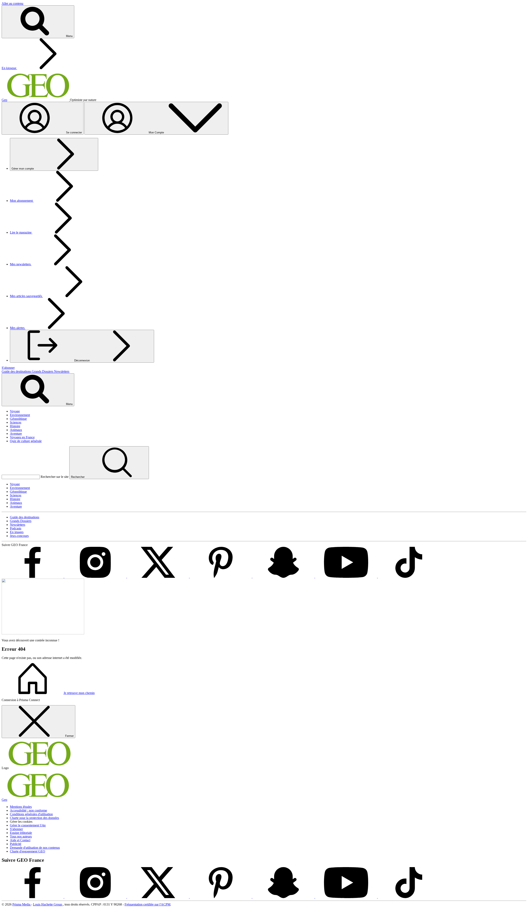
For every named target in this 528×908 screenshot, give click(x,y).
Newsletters (61, 371)
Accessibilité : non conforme (28, 810)
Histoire (15, 426)
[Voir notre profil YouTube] (346, 576)
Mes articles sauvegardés (26, 296)
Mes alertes (17, 328)
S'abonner (16, 829)
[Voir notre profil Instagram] (95, 576)
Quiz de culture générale (26, 441)
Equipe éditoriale (21, 832)
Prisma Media (21, 904)
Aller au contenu (12, 3)
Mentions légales (21, 806)
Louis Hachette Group (48, 904)
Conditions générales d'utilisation (31, 814)
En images (17, 532)
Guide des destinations (17, 371)
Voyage (15, 411)
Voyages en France (22, 437)
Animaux (16, 430)
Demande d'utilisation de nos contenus (35, 847)
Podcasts (15, 528)
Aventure (16, 433)
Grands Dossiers (43, 371)
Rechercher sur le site (54, 476)
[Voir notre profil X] (158, 576)
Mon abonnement (22, 200)
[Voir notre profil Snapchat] (283, 576)
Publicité (15, 844)
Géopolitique (18, 418)
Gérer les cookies (21, 821)
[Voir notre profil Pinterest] (221, 576)
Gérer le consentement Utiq (28, 825)
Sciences (15, 422)
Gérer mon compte (23, 168)
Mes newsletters (21, 264)
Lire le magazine (21, 232)
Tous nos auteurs (21, 836)
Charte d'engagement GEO (27, 851)
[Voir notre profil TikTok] (409, 576)
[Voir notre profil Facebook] (33, 576)
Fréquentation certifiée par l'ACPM (147, 904)
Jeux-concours (19, 536)
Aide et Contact (20, 840)
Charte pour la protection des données (34, 818)
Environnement (20, 415)
